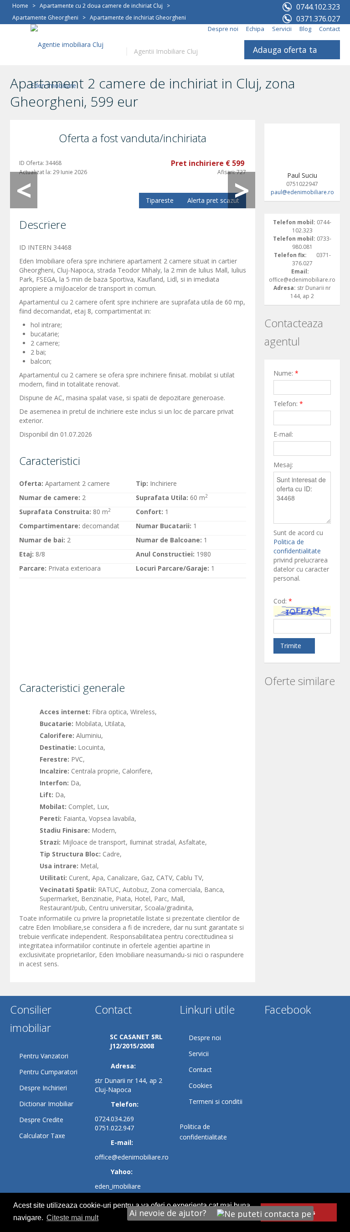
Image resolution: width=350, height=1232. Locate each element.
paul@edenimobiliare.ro (302, 192)
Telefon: (288, 403)
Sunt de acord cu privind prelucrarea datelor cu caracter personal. (301, 555)
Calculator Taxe (42, 1135)
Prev (23, 190)
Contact (329, 29)
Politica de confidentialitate (297, 546)
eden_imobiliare (118, 1186)
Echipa (255, 29)
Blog (305, 29)
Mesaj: (283, 464)
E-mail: (283, 434)
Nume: (286, 373)
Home (20, 6)
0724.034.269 (114, 1118)
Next (241, 190)
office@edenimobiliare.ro (132, 1157)
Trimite (290, 645)
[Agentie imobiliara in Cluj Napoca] (72, 64)
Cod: (282, 601)
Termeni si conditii (215, 1101)
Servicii (282, 29)
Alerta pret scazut (213, 200)
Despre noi (223, 29)
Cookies (200, 1085)
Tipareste (160, 200)
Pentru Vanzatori (43, 1056)
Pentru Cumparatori (48, 1071)
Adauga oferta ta (285, 49)
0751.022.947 (114, 1128)
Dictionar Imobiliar (46, 1103)
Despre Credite (41, 1119)
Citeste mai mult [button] (72, 1218)
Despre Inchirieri (43, 1087)
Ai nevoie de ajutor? (169, 1212)
